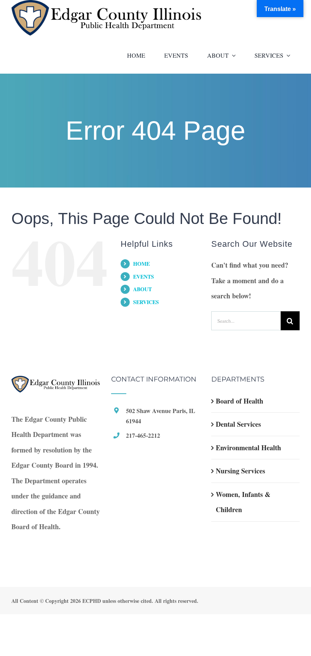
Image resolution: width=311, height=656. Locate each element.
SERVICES (146, 302)
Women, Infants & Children (243, 502)
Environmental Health (248, 448)
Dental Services (238, 424)
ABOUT (142, 289)
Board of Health (239, 401)
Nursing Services (240, 471)
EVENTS (143, 277)
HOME (141, 264)
